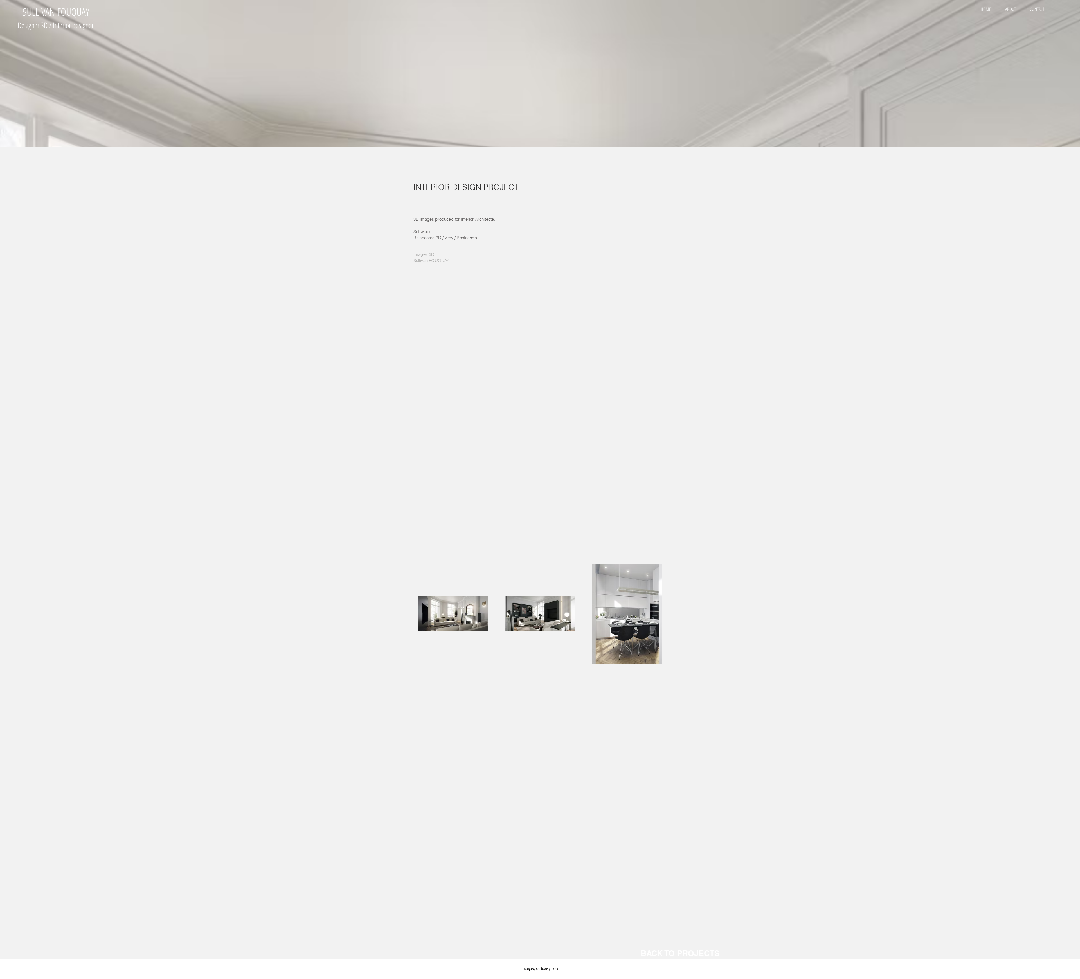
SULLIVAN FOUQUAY (55, 11)
